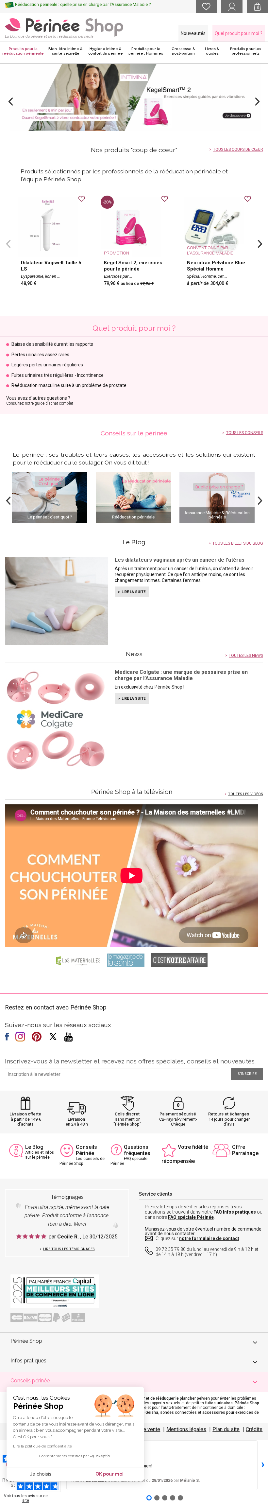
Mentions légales (186, 1429)
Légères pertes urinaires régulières (47, 364)
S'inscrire (247, 1074)
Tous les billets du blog (237, 543)
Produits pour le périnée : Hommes (145, 51)
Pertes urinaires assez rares (40, 354)
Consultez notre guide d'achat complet (39, 403)
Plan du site (226, 1429)
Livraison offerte (25, 1114)
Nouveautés (193, 33)
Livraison (76, 1119)
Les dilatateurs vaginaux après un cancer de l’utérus (179, 560)
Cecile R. (68, 1237)
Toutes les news (246, 655)
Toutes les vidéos (245, 794)
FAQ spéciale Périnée (191, 1217)
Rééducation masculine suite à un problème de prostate (68, 385)
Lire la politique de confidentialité (42, 1446)
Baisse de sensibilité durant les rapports (52, 344)
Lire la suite (133, 592)
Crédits (254, 1429)
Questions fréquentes (137, 1150)
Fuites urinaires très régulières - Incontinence (57, 375)
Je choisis (40, 1474)
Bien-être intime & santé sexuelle (65, 51)
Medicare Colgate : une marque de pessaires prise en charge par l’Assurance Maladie (181, 675)
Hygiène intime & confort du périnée (105, 51)
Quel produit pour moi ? (238, 33)
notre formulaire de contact (209, 1238)
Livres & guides (212, 51)
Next (257, 101)
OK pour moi (109, 1474)
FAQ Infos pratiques (234, 1212)
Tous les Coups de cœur (238, 149)
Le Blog (34, 1147)
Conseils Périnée (86, 1150)
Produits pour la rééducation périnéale (23, 51)
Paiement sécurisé (177, 1114)
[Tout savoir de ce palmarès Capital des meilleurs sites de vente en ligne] (54, 1290)
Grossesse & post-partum (183, 51)
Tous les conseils (244, 432)
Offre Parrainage (245, 1150)
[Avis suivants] (262, 1465)
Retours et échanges (228, 1114)
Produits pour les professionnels (245, 51)
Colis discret (127, 1114)
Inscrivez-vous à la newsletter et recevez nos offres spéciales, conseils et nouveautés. (130, 1061)
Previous (11, 101)
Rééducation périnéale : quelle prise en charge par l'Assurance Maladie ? (83, 4)
